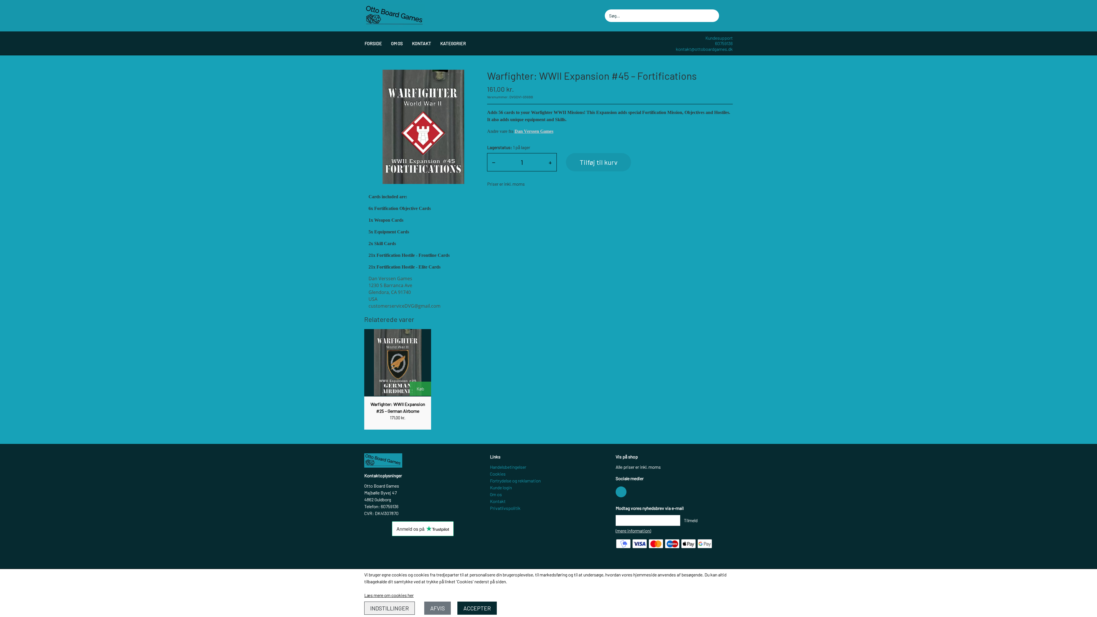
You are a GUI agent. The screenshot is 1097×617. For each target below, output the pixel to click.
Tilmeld (691, 520)
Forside (373, 43)
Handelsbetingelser (508, 467)
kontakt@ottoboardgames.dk (704, 49)
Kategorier (453, 43)
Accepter (477, 608)
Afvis (437, 608)
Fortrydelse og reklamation (515, 480)
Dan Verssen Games (534, 131)
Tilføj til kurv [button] (598, 162)
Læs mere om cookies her (389, 595)
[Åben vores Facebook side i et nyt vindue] (621, 491)
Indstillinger (389, 608)
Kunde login (501, 487)
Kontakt (421, 43)
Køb (420, 388)
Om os (397, 43)
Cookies (498, 473)
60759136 (724, 43)
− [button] (493, 162)
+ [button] (550, 162)
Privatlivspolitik (505, 508)
